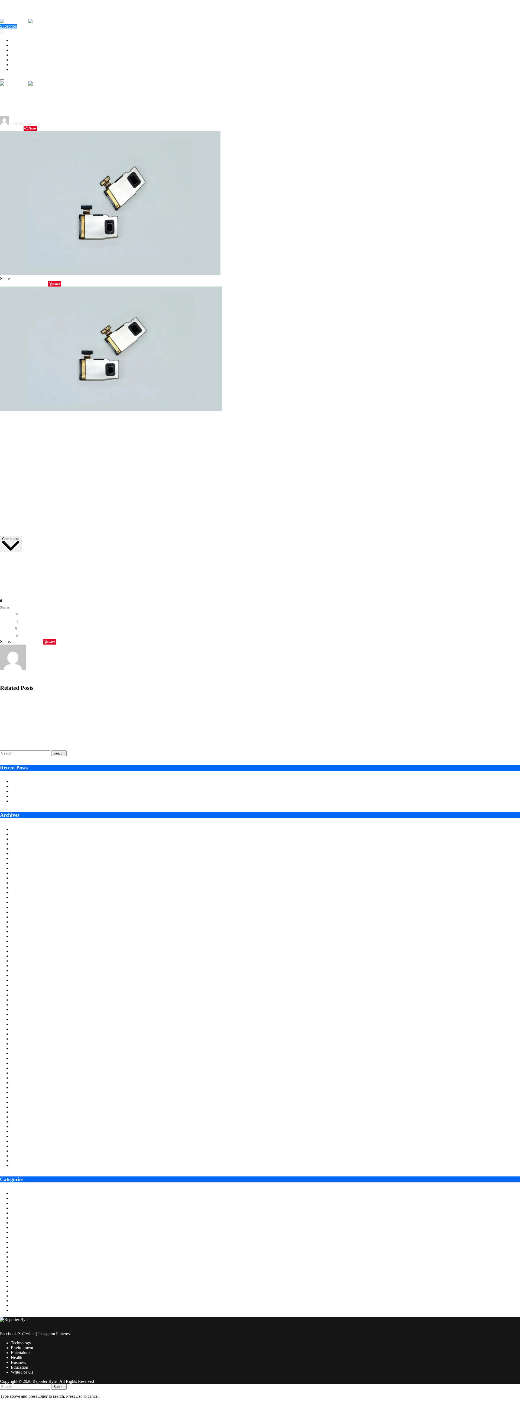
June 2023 (19, 1009)
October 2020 (22, 1165)
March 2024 (21, 965)
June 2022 (19, 1068)
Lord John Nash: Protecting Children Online (49, 801)
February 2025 (23, 912)
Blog (15, 1203)
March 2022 (21, 1082)
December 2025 (24, 863)
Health (16, 55)
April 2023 (20, 1019)
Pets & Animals (24, 1291)
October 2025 (22, 873)
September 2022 (25, 1053)
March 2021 (21, 1141)
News (16, 1286)
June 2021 (19, 1126)
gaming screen (233, 527)
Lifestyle (18, 1266)
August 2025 (22, 882)
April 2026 (20, 843)
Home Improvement (28, 1261)
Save (32, 128)
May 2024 (19, 956)
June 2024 (19, 951)
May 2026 (19, 839)
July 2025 (19, 887)
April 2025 (20, 902)
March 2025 (21, 907)
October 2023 (22, 990)
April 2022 (20, 1077)
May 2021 (19, 1131)
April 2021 (20, 1136)
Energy (17, 1222)
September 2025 (25, 878)
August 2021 (22, 1116)
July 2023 (19, 1004)
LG (101, 458)
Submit (58, 1387)
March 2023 (21, 1024)
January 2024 (22, 975)
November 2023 (25, 985)
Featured (18, 1237)
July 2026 (19, 829)
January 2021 (22, 1151)
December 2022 (24, 1038)
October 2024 (22, 931)
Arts (14, 1193)
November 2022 (25, 1043)
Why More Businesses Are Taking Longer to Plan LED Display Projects (73, 786)
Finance (17, 1242)
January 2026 (22, 858)
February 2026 (23, 853)
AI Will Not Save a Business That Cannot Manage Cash (59, 796)
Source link (10, 560)
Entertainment (23, 50)
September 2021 (25, 1112)
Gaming (18, 1252)
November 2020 (25, 1160)
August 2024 (22, 941)
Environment (22, 45)
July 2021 (19, 1121)
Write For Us (22, 69)
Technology (21, 40)
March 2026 (21, 848)
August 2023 (22, 999)
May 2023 (19, 1014)
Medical (18, 1281)
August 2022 (22, 1058)
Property (18, 1295)
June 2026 (19, 834)
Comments (10, 539)
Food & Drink (23, 1247)
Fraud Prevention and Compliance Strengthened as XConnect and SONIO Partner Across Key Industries (86, 720)
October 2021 (22, 1107)
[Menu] (2, 32)
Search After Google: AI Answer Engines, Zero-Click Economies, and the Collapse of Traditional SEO (83, 739)
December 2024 (24, 921)
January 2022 (22, 1092)
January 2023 (22, 1034)
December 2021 (24, 1097)
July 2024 (19, 946)
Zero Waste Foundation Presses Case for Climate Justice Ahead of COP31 (74, 791)
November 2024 (25, 926)
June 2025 (19, 892)
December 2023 (24, 980)
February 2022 (23, 1087)
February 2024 (23, 970)
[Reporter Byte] (28, 21)
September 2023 (25, 995)
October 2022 (22, 1048)
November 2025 (25, 868)
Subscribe (8, 26)
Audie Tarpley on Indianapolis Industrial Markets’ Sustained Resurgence (73, 781)
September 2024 (25, 936)
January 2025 (22, 917)
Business (18, 59)
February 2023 (23, 1029)
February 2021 (23, 1146)
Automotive (21, 1198)
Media (16, 1276)
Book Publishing (25, 1208)
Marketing (19, 1271)
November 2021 (25, 1102)
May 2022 (19, 1073)
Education (19, 64)
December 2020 (24, 1155)
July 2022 (19, 1063)
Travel (16, 1310)
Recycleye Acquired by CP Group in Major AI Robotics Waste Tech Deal (59, 701)
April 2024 (20, 960)
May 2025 (19, 897)
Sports (16, 1300)
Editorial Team (22, 123)
